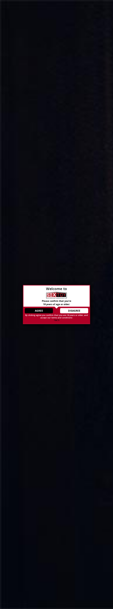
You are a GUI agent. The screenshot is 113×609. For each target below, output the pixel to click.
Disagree (74, 310)
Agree (39, 310)
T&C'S (56, 320)
